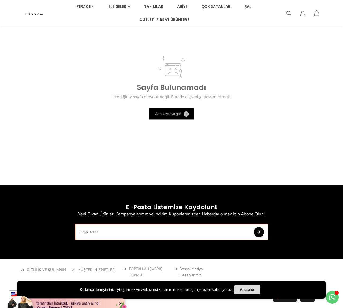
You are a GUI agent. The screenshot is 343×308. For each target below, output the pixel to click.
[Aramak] (289, 13)
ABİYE (182, 6)
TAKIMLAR (153, 6)
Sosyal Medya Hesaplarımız (191, 272)
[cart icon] (317, 13)
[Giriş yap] (303, 13)
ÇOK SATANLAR (215, 6)
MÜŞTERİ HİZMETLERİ (96, 269)
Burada (177, 96)
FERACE (84, 6)
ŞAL (247, 6)
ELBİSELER (117, 6)
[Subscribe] (259, 232)
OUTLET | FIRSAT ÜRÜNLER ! (164, 19)
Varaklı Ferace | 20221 (54, 299)
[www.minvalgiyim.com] (34, 13)
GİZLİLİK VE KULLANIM (46, 269)
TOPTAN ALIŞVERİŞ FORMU (145, 272)
